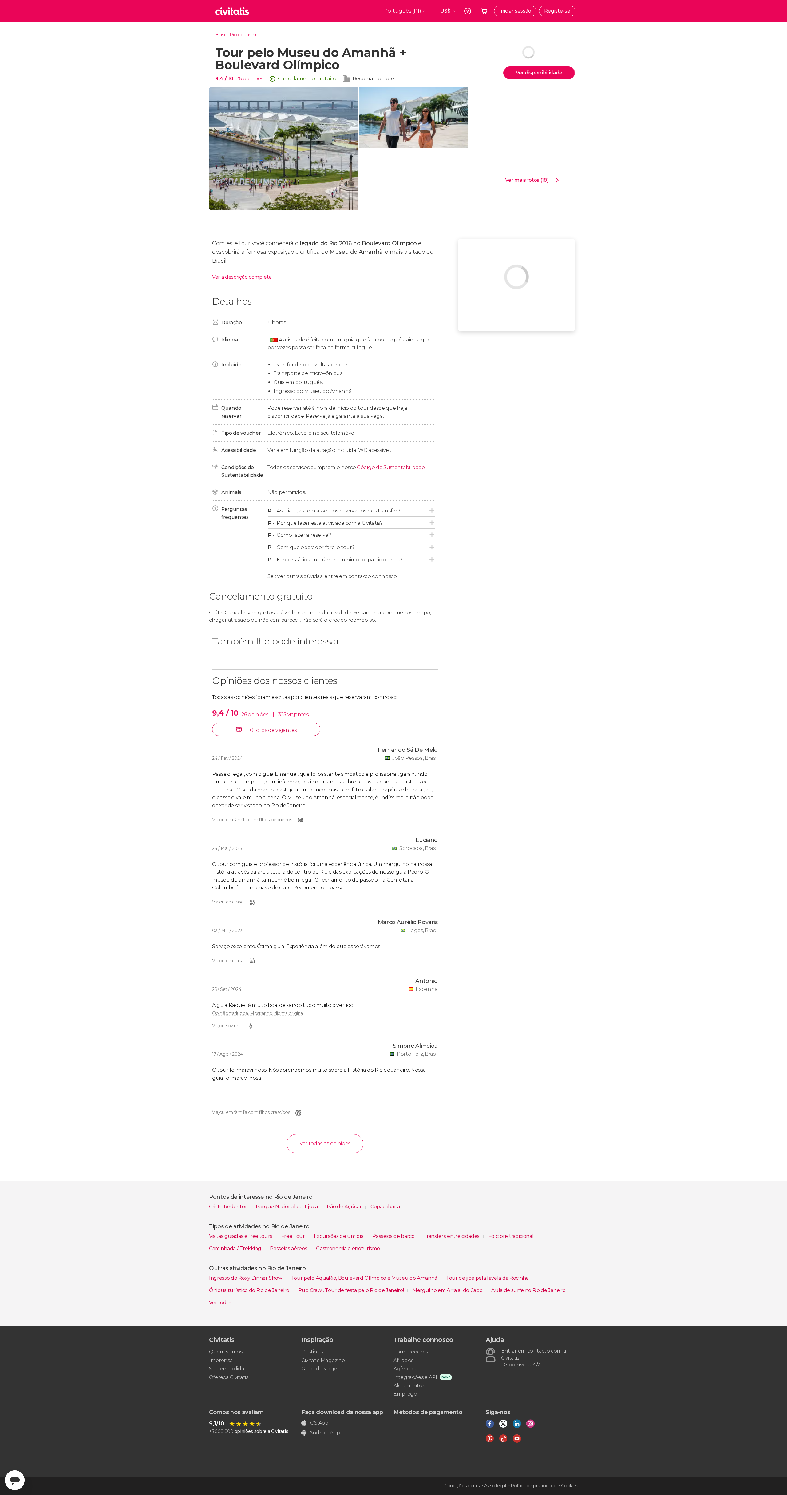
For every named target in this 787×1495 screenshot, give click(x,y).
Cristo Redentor (228, 1207)
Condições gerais (462, 1486)
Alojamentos (409, 1386)
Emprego (405, 1394)
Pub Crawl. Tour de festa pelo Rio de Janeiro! (351, 1290)
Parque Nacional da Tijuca (287, 1207)
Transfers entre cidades (452, 1236)
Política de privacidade (533, 1486)
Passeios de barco (394, 1236)
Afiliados (403, 1360)
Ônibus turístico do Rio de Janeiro (250, 1290)
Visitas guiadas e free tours (241, 1236)
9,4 (224, 79)
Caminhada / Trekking (235, 1248)
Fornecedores (411, 1352)
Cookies (569, 1486)
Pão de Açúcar (345, 1207)
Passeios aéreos (289, 1248)
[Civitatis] (232, 11)
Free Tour (293, 1236)
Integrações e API (415, 1377)
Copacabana (385, 1207)
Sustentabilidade (230, 1369)
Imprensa (221, 1360)
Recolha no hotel (374, 79)
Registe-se (557, 11)
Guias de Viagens (322, 1369)
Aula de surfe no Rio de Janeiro (528, 1290)
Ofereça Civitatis (228, 1377)
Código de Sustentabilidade (391, 467)
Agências (405, 1369)
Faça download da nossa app (342, 1412)
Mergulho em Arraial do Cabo (448, 1290)
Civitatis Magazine (323, 1360)
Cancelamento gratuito (307, 79)
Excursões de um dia (339, 1236)
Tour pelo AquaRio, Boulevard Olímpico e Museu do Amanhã (364, 1278)
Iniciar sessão (515, 11)
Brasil (220, 35)
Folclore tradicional (511, 1236)
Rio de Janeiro (244, 35)
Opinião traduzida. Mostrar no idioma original (258, 1013)
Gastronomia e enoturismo (348, 1248)
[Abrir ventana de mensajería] (15, 1480)
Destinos (312, 1352)
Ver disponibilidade (539, 73)
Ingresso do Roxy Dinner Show (246, 1278)
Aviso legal (495, 1486)
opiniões (253, 79)
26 (238, 79)
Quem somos (226, 1352)
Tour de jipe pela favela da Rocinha (488, 1278)
